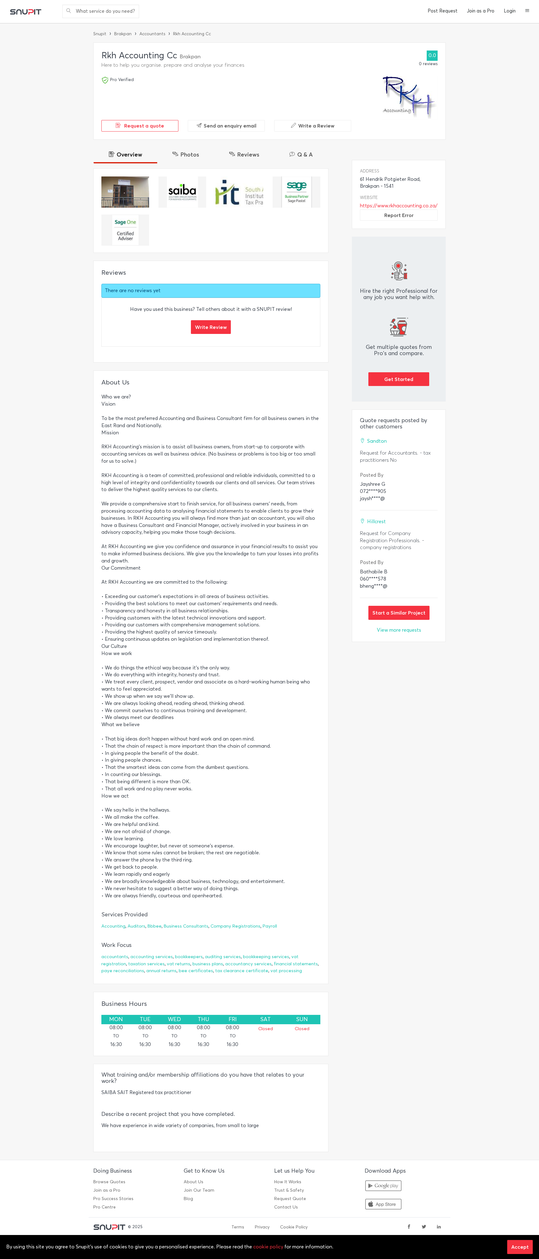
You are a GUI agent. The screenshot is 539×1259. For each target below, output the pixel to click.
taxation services (146, 964)
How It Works (287, 1181)
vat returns (178, 964)
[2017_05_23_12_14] (182, 192)
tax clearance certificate (241, 970)
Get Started (398, 379)
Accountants (152, 33)
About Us (193, 1181)
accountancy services (248, 964)
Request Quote (290, 1198)
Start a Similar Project (398, 613)
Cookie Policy (294, 1227)
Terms (237, 1227)
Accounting (113, 926)
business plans (207, 964)
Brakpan (123, 33)
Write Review (211, 327)
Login (510, 11)
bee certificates (196, 970)
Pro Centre (104, 1207)
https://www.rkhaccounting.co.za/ (399, 206)
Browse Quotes (109, 1181)
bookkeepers (189, 956)
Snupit (99, 33)
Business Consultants (186, 926)
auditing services (223, 956)
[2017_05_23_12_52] (296, 192)
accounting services (151, 956)
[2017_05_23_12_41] (125, 230)
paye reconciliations (122, 970)
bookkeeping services (266, 956)
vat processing (286, 970)
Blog (188, 1198)
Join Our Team (199, 1190)
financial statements (296, 964)
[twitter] (424, 1227)
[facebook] (409, 1227)
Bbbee (155, 926)
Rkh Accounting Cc (192, 33)
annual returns (161, 970)
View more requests (399, 630)
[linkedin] (439, 1227)
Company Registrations (235, 926)
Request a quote (143, 126)
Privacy (262, 1227)
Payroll (270, 926)
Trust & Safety (289, 1190)
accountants (114, 956)
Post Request (443, 11)
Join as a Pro (480, 11)
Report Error (399, 215)
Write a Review (316, 126)
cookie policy (268, 1247)
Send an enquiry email (230, 126)
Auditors (136, 926)
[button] (527, 11)
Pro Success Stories (113, 1198)
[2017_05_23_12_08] (125, 192)
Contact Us (286, 1207)
